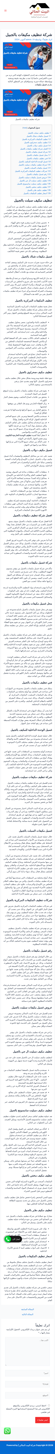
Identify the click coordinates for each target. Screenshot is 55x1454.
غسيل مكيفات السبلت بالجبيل (37, 168)
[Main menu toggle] (5, 10)
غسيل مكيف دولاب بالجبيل (39, 146)
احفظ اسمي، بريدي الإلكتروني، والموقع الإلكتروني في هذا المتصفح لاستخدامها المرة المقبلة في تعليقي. (28, 1408)
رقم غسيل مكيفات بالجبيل (39, 174)
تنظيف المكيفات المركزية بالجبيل (36, 139)
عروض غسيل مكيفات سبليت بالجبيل (35, 177)
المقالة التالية (27, 1314)
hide (25, 128)
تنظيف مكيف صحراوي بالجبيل (37, 142)
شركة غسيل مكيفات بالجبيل (38, 152)
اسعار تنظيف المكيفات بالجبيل (37, 193)
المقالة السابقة (27, 1309)
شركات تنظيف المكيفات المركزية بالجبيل (33, 171)
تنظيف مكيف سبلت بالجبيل (39, 133)
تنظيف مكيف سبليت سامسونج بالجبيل (34, 184)
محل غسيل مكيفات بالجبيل (39, 155)
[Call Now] (7, 1239)
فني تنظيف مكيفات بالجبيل (39, 158)
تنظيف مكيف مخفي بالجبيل (38, 187)
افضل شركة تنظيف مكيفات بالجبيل (35, 149)
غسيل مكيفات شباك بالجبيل (39, 136)
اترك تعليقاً (47, 39)
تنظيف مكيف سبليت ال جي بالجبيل (35, 181)
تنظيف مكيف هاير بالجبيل (39, 190)
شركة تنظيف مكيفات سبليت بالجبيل (35, 165)
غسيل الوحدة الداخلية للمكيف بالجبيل (35, 162)
